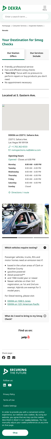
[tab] (13, 54)
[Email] (13, 357)
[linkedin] (4, 385)
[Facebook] (3, 357)
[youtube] (10, 385)
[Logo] (12, 8)
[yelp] (25, 337)
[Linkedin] (8, 357)
